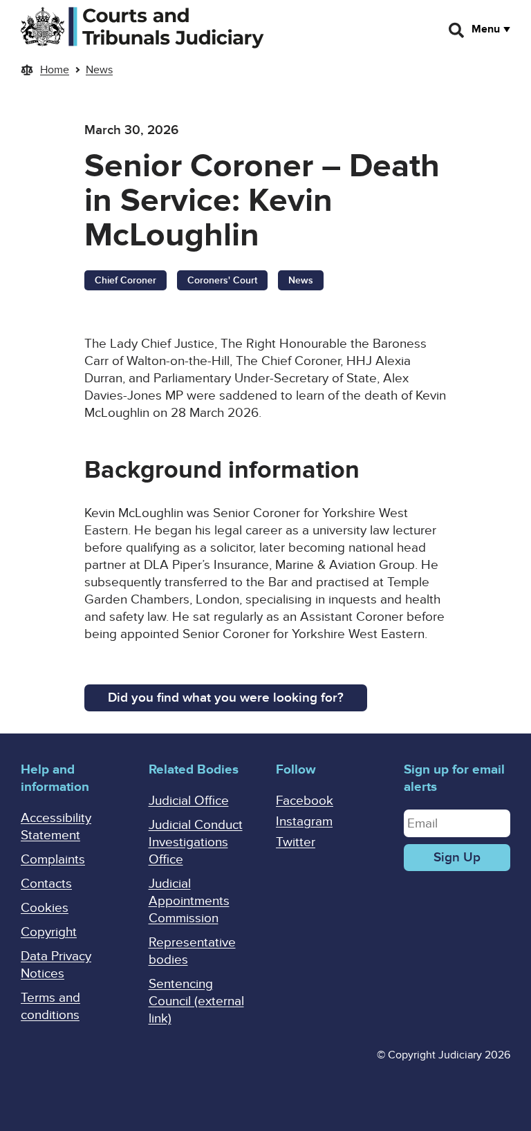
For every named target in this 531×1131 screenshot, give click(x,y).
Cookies (44, 908)
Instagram (304, 822)
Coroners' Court (222, 280)
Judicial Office (189, 801)
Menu (486, 29)
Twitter (295, 842)
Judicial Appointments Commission (189, 901)
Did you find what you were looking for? (226, 698)
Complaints (53, 860)
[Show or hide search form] (457, 30)
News (99, 70)
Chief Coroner (125, 280)
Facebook (304, 801)
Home (54, 70)
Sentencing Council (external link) (196, 1001)
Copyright (49, 932)
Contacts (46, 884)
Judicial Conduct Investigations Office (196, 842)
